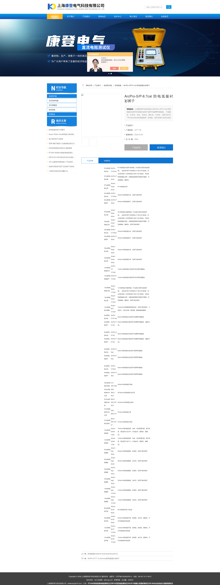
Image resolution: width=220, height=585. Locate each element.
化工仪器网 (98, 580)
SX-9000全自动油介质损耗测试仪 (161, 583)
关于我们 (70, 16)
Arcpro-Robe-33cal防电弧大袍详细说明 (62, 134)
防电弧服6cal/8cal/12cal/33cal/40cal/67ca (103, 554)
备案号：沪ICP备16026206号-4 (120, 576)
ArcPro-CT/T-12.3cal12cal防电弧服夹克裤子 (103, 558)
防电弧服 (52, 109)
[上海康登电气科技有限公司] (76, 1)
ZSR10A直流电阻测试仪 (119, 583)
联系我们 (149, 16)
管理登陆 (117, 580)
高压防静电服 (53, 100)
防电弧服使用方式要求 (57, 129)
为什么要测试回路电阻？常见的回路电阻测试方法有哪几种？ (62, 162)
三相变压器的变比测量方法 (58, 171)
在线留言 (164, 16)
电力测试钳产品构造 (56, 139)
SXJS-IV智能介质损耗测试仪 (138, 583)
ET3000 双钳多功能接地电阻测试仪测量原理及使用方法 (62, 152)
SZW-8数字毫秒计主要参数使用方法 (62, 143)
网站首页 (55, 16)
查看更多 (52, 114)
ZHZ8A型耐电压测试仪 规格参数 (60, 148)
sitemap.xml (108, 580)
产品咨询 (136, 147)
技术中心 (117, 16)
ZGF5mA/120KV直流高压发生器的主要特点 (62, 157)
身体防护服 (53, 96)
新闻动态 (102, 16)
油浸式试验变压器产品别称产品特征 (61, 166)
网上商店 (133, 16)
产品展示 (86, 16)
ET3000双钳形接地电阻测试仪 (99, 583)
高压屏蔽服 (53, 105)
